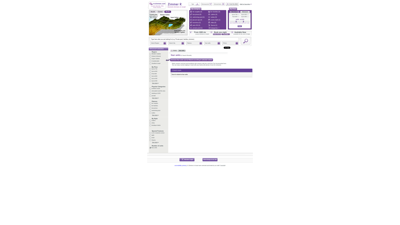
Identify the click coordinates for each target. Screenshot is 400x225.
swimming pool (156, 110)
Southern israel (156, 63)
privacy (184, 165)
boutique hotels (156, 125)
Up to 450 (154, 78)
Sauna (154, 140)
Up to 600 (244, 14)
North (168, 11)
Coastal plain (155, 61)
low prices (155, 108)
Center (160, 11)
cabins (154, 120)
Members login (188, 159)
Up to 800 (244, 16)
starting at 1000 (156, 93)
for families (155, 105)
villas (153, 123)
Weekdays (234, 12)
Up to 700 (234, 14)
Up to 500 (154, 81)
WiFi (153, 135)
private (154, 95)
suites (153, 113)
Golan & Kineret (156, 56)
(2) (200, 22)
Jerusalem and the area (158, 91)
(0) (200, 14)
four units (154, 147)
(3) (216, 17)
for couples (155, 103)
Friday (217, 34)
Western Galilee (156, 54)
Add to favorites (245, 4)
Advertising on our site (210, 159)
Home (175, 50)
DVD (153, 137)
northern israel (156, 88)
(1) (219, 20)
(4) (201, 11)
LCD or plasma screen (158, 133)
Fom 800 (234, 16)
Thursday (225, 34)
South (153, 11)
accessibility (178, 165)
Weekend (245, 12)
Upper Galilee (156, 58)
